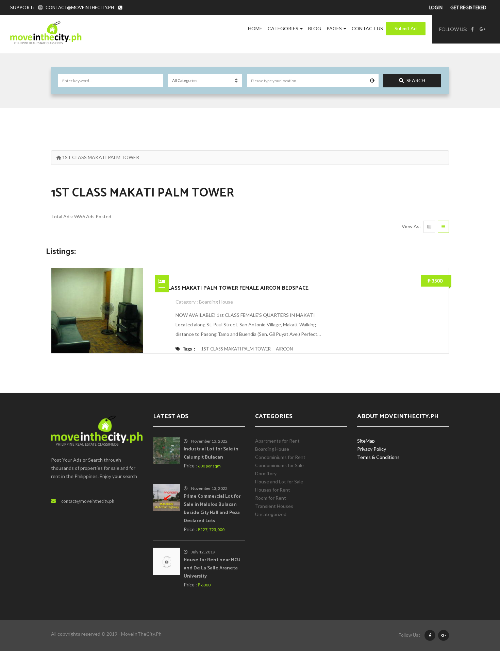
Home (255, 28)
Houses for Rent (272, 490)
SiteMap (366, 441)
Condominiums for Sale (279, 465)
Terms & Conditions (378, 457)
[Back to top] (477, 608)
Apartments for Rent (277, 441)
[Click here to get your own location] (372, 80)
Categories (283, 28)
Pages (335, 28)
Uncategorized (270, 514)
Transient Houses (274, 506)
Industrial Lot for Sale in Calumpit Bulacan (211, 453)
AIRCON (284, 349)
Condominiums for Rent (280, 457)
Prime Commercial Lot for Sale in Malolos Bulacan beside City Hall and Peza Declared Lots (212, 509)
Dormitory (266, 473)
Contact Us (367, 28)
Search (415, 80)
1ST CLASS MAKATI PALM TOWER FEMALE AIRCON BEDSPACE (232, 288)
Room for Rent (270, 498)
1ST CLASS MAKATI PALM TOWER (236, 349)
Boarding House (216, 302)
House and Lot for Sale (279, 481)
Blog (314, 28)
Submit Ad (406, 28)
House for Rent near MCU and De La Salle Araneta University (212, 568)
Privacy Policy (371, 449)
